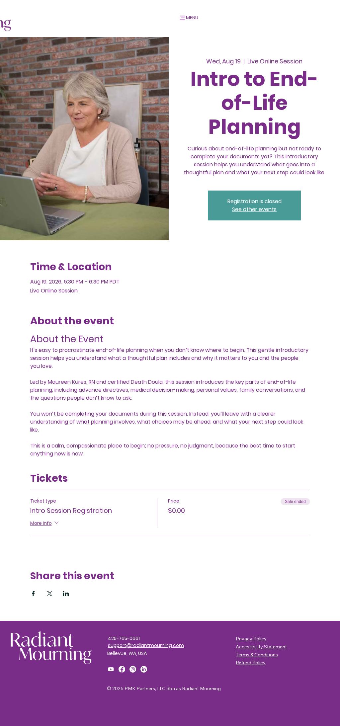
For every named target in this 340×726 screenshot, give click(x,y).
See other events (254, 209)
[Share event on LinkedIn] (66, 593)
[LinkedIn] (143, 669)
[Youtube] (111, 669)
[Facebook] (122, 669)
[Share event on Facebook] (33, 593)
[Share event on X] (49, 593)
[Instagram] (132, 669)
